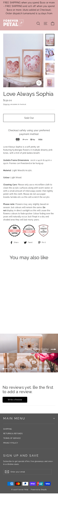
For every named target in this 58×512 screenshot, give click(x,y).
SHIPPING (7, 429)
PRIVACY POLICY (10, 443)
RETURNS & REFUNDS (13, 434)
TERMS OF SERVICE (12, 438)
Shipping (6, 104)
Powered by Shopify (39, 490)
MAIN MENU (14, 418)
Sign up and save (21, 455)
